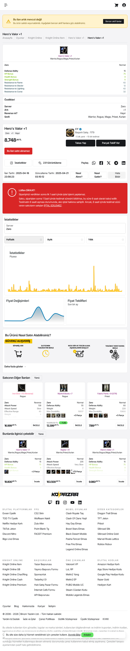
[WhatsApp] (94, 163)
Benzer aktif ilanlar (113, 21)
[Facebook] (101, 163)
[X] (109, 163)
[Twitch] (50, 502)
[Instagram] (65, 502)
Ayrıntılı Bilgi (74, 634)
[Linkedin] (124, 163)
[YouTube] (72, 502)
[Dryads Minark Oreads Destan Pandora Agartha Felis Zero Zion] (65, 228)
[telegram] (116, 163)
